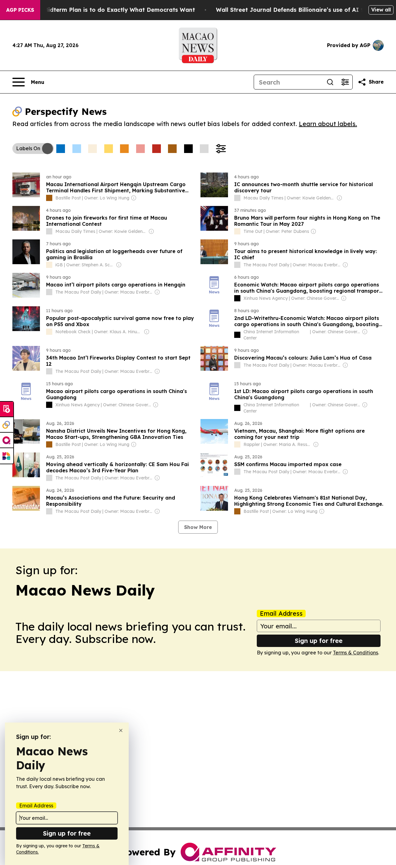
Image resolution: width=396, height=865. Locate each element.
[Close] (121, 730)
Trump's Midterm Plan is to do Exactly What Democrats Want (107, 9)
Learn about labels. (328, 124)
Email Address (281, 613)
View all (381, 10)
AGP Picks (20, 10)
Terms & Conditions (355, 652)
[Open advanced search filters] (345, 82)
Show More (198, 527)
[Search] (330, 82)
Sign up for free (318, 640)
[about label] (49, 198)
